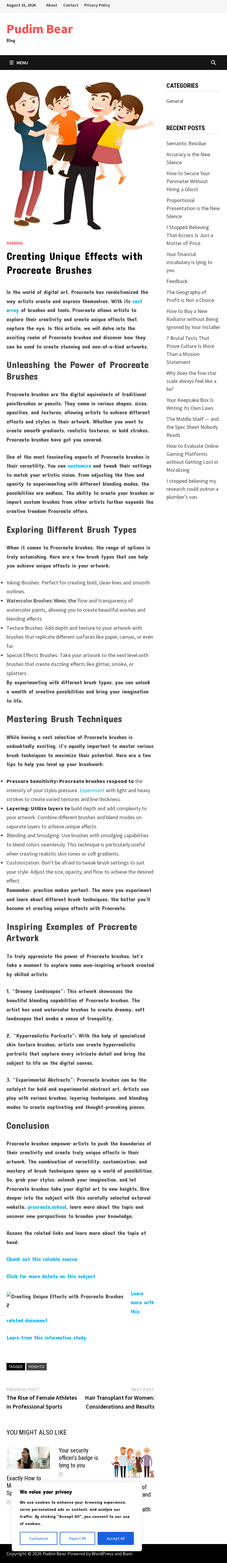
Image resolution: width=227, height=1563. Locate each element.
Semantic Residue (186, 143)
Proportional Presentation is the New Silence (193, 208)
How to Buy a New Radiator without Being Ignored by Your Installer (193, 319)
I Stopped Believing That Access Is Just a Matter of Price (189, 235)
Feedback (177, 281)
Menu (22, 62)
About (51, 5)
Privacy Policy (97, 5)
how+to (36, 1366)
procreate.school (47, 1207)
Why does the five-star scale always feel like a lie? (191, 381)
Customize (38, 1538)
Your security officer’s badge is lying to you (78, 1458)
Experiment (92, 790)
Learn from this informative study (46, 1337)
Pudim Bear (40, 28)
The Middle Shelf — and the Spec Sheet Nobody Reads (192, 426)
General (15, 243)
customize (79, 465)
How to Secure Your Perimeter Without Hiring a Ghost (188, 181)
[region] (77, 1516)
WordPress (103, 1553)
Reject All (77, 1538)
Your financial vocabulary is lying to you (189, 262)
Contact (70, 5)
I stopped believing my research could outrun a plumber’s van (192, 488)
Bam (127, 1553)
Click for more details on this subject (51, 1276)
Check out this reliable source (42, 1259)
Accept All (115, 1538)
